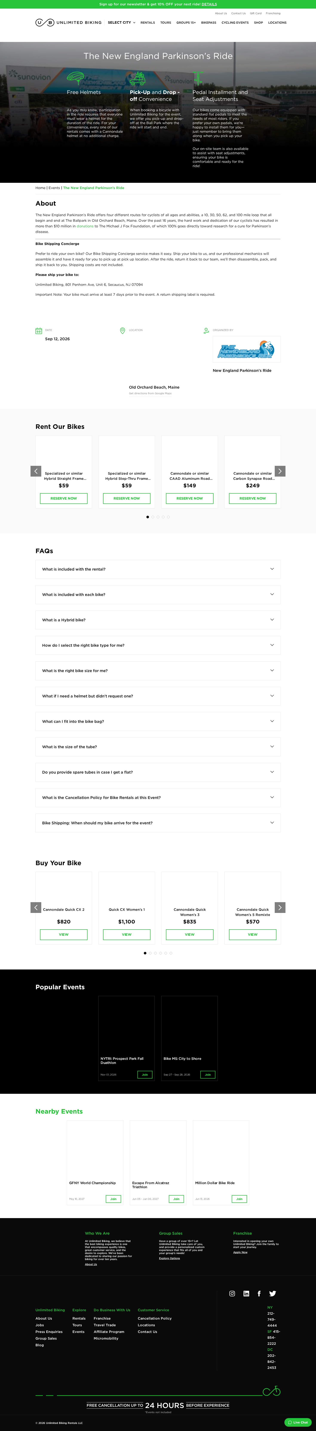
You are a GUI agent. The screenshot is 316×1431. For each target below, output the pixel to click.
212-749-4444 (272, 1319)
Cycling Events (235, 22)
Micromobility (106, 1338)
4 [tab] (163, 517)
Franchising (273, 13)
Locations (277, 22)
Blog (39, 1345)
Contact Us (238, 13)
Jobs (39, 1325)
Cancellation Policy (155, 1318)
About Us (221, 13)
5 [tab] (168, 517)
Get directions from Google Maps (150, 393)
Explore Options (169, 1258)
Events (54, 188)
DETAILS (209, 4)
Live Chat (300, 1422)
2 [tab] (153, 517)
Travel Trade (105, 1325)
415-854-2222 (273, 1337)
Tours (165, 22)
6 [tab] (171, 953)
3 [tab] (158, 517)
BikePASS (208, 22)
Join (145, 1074)
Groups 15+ (186, 22)
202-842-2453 (271, 1362)
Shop (258, 22)
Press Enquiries (49, 1332)
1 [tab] (147, 517)
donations (85, 226)
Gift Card (256, 13)
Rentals (148, 22)
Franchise (102, 1318)
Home (40, 188)
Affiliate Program (109, 1332)
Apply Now (240, 1252)
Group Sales (46, 1338)
